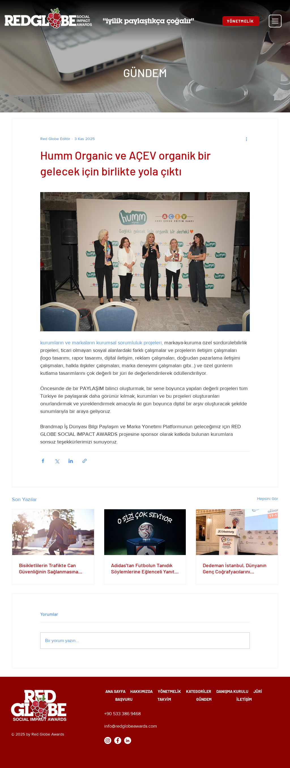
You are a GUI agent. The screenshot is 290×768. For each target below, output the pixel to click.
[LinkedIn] (127, 740)
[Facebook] (117, 740)
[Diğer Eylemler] (246, 138)
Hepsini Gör (267, 498)
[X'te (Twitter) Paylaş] (56, 461)
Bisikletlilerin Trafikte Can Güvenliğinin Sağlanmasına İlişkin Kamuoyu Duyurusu (48, 568)
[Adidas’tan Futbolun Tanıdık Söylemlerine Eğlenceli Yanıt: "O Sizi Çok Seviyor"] (145, 532)
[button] (275, 21)
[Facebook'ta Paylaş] (43, 461)
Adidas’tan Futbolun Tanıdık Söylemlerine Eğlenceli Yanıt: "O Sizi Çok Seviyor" (143, 568)
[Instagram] (107, 740)
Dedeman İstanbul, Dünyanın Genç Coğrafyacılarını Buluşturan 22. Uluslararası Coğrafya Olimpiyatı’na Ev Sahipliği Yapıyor (234, 568)
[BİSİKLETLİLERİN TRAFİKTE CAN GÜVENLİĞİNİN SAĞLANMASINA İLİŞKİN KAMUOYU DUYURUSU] (53, 532)
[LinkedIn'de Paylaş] (70, 461)
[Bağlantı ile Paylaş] (84, 461)
